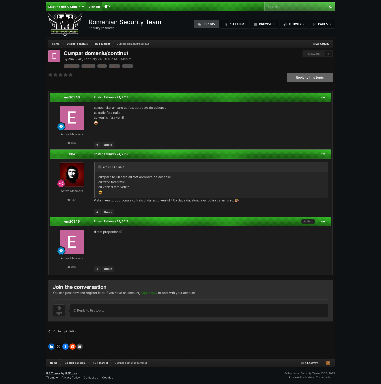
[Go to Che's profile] (72, 174)
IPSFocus (71, 373)
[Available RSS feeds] (328, 363)
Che (72, 154)
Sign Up (94, 6)
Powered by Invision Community (310, 377)
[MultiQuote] (97, 145)
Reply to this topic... (90, 310)
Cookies (107, 377)
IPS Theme (53, 373)
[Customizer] (107, 6)
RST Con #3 (236, 24)
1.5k (73, 199)
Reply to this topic (310, 77)
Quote (108, 144)
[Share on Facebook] (65, 346)
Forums (208, 24)
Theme (51, 377)
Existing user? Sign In (65, 6)
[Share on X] (58, 346)
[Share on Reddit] (72, 346)
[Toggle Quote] (100, 167)
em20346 (75, 59)
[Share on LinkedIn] (51, 346)
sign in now (149, 293)
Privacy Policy (71, 377)
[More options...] (323, 97)
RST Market (122, 59)
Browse (265, 24)
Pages (323, 24)
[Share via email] (80, 346)
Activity (295, 24)
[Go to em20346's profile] (54, 56)
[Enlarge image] (96, 122)
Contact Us (91, 377)
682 (73, 143)
